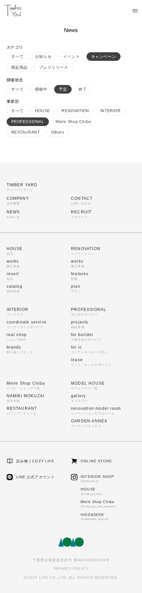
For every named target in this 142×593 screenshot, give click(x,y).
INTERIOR (110, 110)
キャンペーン (103, 56)
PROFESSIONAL (27, 121)
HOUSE (42, 110)
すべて (17, 56)
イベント (71, 56)
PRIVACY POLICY (71, 569)
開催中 (41, 89)
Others (57, 132)
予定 (63, 89)
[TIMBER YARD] (12, 10)
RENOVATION (75, 110)
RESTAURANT (25, 132)
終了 (83, 89)
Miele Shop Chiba (73, 121)
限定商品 (19, 67)
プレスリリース (53, 67)
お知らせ (43, 56)
